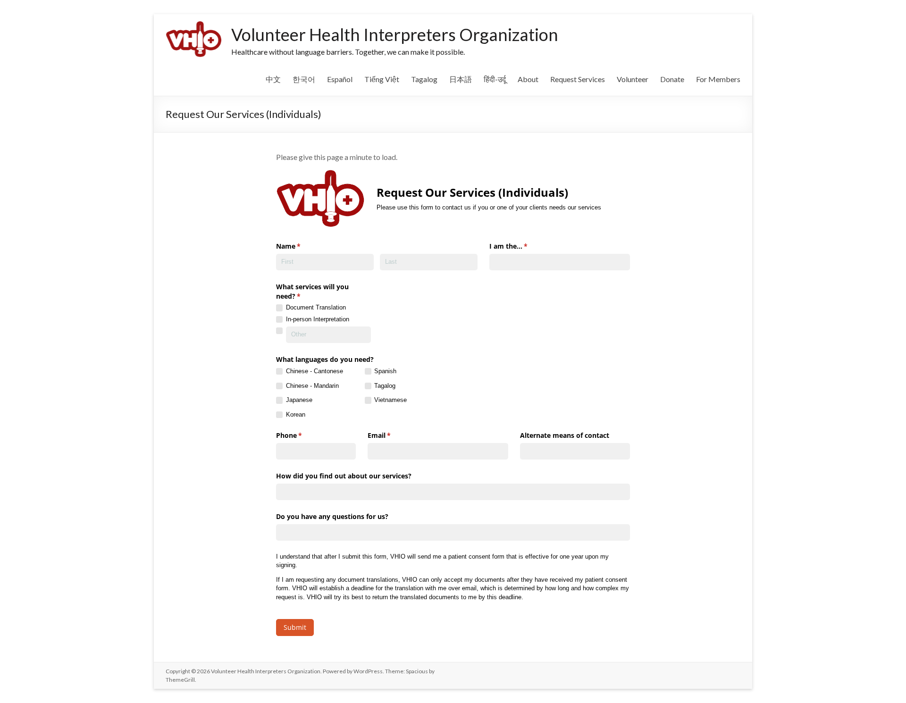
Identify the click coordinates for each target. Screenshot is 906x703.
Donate (672, 79)
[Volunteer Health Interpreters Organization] (194, 25)
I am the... (522, 246)
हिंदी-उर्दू (495, 79)
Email (393, 435)
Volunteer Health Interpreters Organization (394, 34)
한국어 (304, 79)
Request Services (577, 79)
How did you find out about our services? (343, 475)
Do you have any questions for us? (332, 516)
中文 (273, 79)
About (528, 79)
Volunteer (632, 79)
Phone (302, 435)
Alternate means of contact (564, 435)
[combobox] (559, 262)
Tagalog (424, 79)
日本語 (460, 79)
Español (339, 79)
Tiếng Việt (381, 79)
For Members (718, 79)
